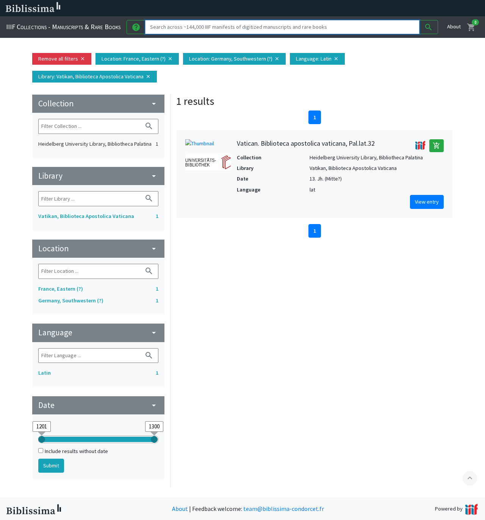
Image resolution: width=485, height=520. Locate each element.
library (98, 176)
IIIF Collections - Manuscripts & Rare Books (63, 26)
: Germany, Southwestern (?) (234, 58)
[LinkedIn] (364, 8)
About (454, 26)
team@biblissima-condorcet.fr (283, 508)
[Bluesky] (376, 8)
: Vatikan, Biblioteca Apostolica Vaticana (94, 76)
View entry (427, 201)
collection (98, 103)
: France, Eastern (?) (137, 58)
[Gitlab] (424, 8)
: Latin (317, 58)
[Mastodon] (388, 8)
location (98, 248)
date (98, 405)
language (98, 332)
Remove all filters (61, 58)
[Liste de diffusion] (352, 8)
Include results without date (76, 451)
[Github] (412, 8)
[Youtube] (400, 8)
